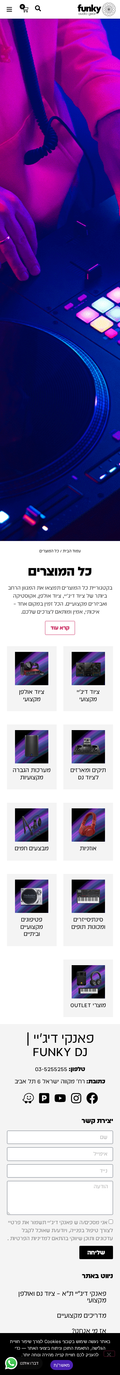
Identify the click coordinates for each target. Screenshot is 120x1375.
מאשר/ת (62, 1365)
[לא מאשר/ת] (109, 1354)
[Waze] (28, 1098)
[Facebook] (92, 1098)
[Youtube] (60, 1098)
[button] (9, 9)
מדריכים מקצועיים (81, 1315)
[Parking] (44, 1098)
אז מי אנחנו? (89, 1330)
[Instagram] (76, 1098)
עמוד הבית (72, 550)
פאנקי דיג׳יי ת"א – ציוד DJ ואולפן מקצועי (62, 1296)
